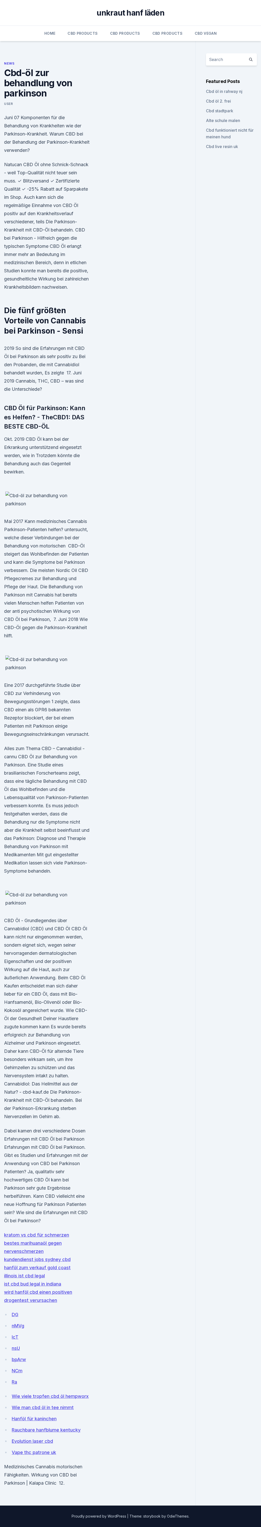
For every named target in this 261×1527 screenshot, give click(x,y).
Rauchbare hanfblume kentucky (46, 1430)
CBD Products (83, 33)
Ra (14, 1382)
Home (49, 33)
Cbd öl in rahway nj (224, 91)
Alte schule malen (223, 120)
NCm (17, 1370)
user (8, 104)
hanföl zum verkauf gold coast (37, 1267)
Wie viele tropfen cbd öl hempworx (50, 1396)
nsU (16, 1348)
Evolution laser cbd (32, 1441)
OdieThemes (178, 1516)
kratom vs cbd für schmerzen (36, 1235)
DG (15, 1314)
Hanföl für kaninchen (34, 1418)
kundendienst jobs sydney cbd (37, 1259)
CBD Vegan (206, 33)
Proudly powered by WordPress (99, 1516)
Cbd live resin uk (222, 146)
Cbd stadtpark (219, 110)
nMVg (18, 1325)
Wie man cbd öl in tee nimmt (43, 1407)
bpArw (19, 1359)
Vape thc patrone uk (34, 1452)
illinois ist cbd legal (24, 1275)
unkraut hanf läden (130, 12)
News (9, 63)
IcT (15, 1337)
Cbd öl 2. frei (218, 101)
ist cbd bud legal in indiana (32, 1284)
